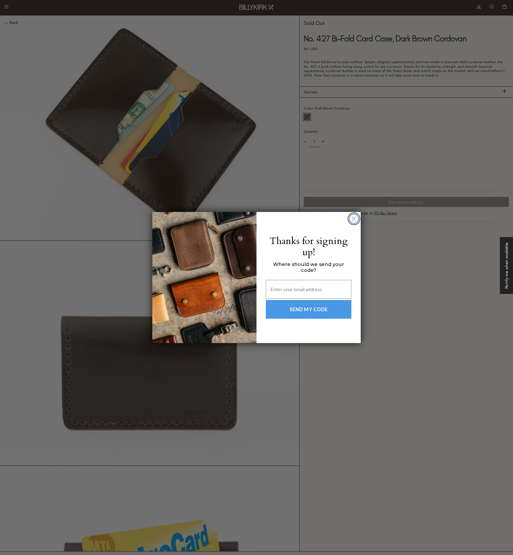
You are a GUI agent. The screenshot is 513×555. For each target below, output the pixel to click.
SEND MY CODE (309, 309)
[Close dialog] (354, 218)
